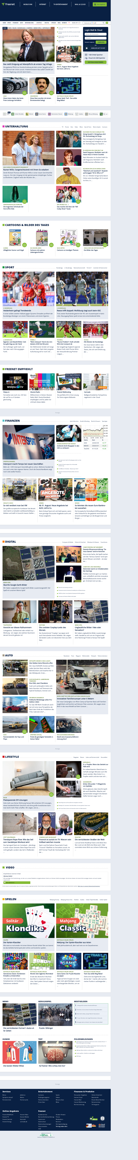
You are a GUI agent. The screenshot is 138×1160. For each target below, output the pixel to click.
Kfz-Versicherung (79, 1104)
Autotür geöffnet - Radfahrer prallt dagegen (85, 1053)
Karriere (58, 1121)
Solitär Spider (103, 899)
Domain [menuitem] (64, 23)
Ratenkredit (95, 1097)
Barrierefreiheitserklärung (46, 1117)
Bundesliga (59, 267)
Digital (10, 541)
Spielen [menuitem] (53, 23)
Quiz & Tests (87, 127)
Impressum (41, 1119)
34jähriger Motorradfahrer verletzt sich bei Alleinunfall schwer (89, 1050)
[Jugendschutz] (46, 1135)
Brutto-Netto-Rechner (98, 1099)
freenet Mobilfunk (8, 1114)
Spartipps (104, 421)
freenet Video (24, 1114)
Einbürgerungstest (43, 1097)
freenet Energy (7, 1121)
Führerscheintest (102, 655)
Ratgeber (76, 757)
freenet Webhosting (80, 1102)
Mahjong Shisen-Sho (66, 899)
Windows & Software (93, 542)
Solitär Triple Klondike (92, 899)
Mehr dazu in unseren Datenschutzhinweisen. (89, 886)
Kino (72, 127)
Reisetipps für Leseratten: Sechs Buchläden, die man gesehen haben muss (74, 805)
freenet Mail (77, 1099)
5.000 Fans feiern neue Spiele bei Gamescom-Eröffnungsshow (71, 593)
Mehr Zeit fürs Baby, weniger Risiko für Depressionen (88, 1014)
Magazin (78, 655)
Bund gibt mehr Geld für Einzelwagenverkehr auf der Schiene (69, 460)
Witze (81, 127)
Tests (72, 655)
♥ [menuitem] (69, 22)
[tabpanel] (29, 50)
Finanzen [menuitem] (15, 23)
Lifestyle (12, 757)
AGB (39, 1128)
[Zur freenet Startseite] (8, 4)
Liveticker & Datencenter (100, 267)
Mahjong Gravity (54, 899)
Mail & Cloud (80, 4)
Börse (4, 1095)
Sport (9, 267)
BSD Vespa (78, 1056)
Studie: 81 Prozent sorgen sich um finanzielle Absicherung (67, 465)
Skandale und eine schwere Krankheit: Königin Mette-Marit (69, 41)
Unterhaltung (16, 126)
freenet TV (6, 1117)
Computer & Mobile (67, 542)
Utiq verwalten (42, 1126)
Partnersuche (24, 1099)
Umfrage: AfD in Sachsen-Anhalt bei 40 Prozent (87, 1005)
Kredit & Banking (85, 421)
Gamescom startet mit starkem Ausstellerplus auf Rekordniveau (71, 590)
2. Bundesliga (68, 267)
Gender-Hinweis (61, 1114)
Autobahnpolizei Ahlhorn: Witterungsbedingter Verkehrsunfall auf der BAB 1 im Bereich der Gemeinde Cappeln (91, 1046)
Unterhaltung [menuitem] (29, 23)
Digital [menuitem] (47, 23)
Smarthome (104, 542)
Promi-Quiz (41, 1102)
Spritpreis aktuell (8, 1097)
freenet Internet (7, 1119)
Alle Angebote (101, 4)
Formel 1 (89, 267)
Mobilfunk (27, 4)
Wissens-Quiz (60, 1099)
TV (62, 127)
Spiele (58, 1095)
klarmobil (23, 1119)
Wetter (22, 1097)
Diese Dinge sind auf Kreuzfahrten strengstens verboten (70, 802)
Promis (67, 127)
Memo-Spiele (97, 127)
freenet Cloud (78, 1097)
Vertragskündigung (61, 1124)
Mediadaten (59, 1119)
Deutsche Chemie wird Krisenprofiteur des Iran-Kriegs (68, 472)
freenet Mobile (24, 1117)
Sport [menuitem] (9, 23)
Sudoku (82, 899)
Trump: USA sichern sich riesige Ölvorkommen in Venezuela (68, 28)
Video (76, 127)
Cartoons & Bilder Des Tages (27, 225)
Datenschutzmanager (44, 1124)
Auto (9, 655)
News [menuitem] (4, 23)
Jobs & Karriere (74, 421)
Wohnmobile (85, 655)
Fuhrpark (93, 655)
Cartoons (104, 127)
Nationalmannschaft (79, 267)
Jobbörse (22, 1095)
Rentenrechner (96, 1102)
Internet (42, 4)
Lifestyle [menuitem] (39, 23)
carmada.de (23, 1121)
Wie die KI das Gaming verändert (65, 587)
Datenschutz (42, 1121)
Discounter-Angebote (80, 1095)
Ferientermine (7, 1099)
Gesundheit (104, 757)
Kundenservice (42, 1114)
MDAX (86, 446)
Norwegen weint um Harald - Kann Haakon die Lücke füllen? (90, 1022)
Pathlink (76, 899)
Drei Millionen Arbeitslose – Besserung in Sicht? (68, 468)
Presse (58, 1117)
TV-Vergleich (95, 1104)
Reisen (82, 757)
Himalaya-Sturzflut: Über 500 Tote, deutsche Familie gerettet (69, 32)
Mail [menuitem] (59, 23)
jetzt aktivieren (10, 882)
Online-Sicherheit (97, 1095)
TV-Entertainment (61, 4)
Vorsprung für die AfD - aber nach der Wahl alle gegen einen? (68, 36)
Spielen (10, 899)
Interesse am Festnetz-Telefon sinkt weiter (67, 596)
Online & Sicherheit (80, 542)
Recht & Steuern (95, 421)
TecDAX (86, 449)
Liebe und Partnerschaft (92, 757)
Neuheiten (67, 655)
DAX (85, 443)
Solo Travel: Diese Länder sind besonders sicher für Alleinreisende (72, 808)
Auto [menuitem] (21, 23)
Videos (58, 1097)
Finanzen (12, 420)
